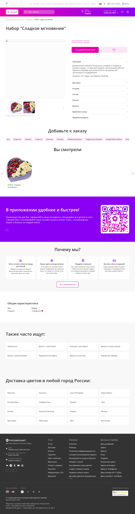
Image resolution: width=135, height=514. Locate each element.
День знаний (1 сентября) (111, 476)
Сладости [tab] (38, 139)
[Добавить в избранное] (114, 50)
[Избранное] (122, 12)
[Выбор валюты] (104, 4)
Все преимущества (67, 284)
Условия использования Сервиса (82, 454)
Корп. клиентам (70, 4)
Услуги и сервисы (55, 465)
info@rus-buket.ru (14, 460)
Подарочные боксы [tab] (75, 139)
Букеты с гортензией (47, 346)
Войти (127, 4)
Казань (10, 411)
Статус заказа (115, 4)
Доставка (36, 4)
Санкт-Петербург (77, 393)
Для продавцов (58, 4)
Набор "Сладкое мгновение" (14, 186)
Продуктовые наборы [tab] (114, 139)
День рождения (107, 444)
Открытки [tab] (17, 139)
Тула (103, 402)
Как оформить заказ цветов (80, 465)
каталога (86, 42)
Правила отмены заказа (79, 472)
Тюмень (73, 411)
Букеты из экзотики (78, 355)
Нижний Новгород (46, 411)
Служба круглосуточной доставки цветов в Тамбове (27, 498)
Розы (103, 454)
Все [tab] (8, 139)
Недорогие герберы (109, 355)
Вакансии (52, 476)
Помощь (86, 4)
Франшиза (52, 462)
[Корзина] (127, 12)
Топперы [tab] (60, 139)
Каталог (14, 12)
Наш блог (52, 469)
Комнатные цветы (108, 462)
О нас (30, 4)
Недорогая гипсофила (48, 355)
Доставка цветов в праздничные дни (82, 477)
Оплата (42, 4)
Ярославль (11, 421)
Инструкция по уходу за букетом (82, 458)
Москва (104, 411)
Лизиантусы (12, 346)
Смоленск (43, 393)
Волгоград (105, 421)
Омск (72, 421)
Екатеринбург (13, 402)
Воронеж (11, 393)
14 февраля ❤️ (37, 311)
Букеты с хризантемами (17, 355)
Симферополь (44, 402)
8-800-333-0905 (13, 455)
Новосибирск (106, 393)
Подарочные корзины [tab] (94, 139)
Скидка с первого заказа (79, 469)
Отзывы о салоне (76, 462)
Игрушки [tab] (49, 139)
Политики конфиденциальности (82, 451)
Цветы (103, 447)
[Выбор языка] (100, 4)
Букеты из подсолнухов (110, 346)
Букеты (103, 451)
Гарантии (49, 4)
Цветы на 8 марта (108, 465)
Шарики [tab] (28, 139)
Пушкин (73, 402)
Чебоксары (43, 421)
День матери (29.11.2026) (111, 472)
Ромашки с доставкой (79, 346)
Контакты (79, 4)
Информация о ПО (55, 472)
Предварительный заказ (85, 50)
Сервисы (93, 4)
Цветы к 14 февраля (109, 469)
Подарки (104, 458)
